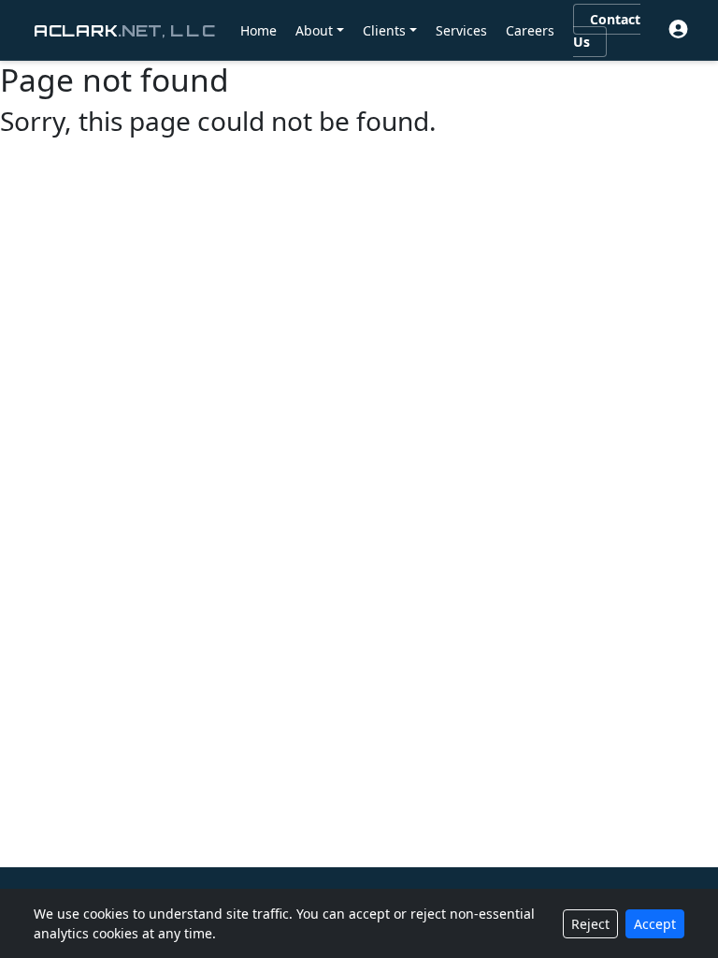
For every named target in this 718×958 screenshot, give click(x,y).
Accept (655, 924)
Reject (590, 924)
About (314, 30)
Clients (384, 30)
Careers (530, 30)
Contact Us (607, 30)
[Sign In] (678, 29)
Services (461, 30)
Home (258, 30)
